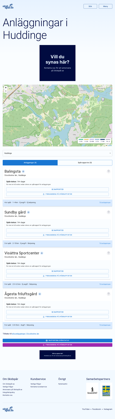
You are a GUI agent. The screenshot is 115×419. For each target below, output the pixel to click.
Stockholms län (10, 175)
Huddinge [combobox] (8, 153)
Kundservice (38, 379)
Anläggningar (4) (30, 163)
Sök (90, 6)
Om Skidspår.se (8, 384)
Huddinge (22, 175)
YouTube (86, 409)
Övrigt (62, 379)
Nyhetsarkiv (62, 384)
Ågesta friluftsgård (20, 294)
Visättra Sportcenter (21, 253)
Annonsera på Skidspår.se (12, 389)
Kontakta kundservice (39, 387)
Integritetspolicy (9, 392)
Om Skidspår (10, 379)
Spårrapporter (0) (85, 163)
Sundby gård (15, 212)
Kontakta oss (7, 395)
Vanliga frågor (8, 387)
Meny (105, 6)
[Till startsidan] (8, 6)
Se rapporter (58, 189)
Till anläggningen (105, 202)
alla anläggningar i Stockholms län (25, 334)
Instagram (108, 409)
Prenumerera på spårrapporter (59, 194)
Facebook (96, 409)
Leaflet (109, 145)
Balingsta (12, 171)
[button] (103, 99)
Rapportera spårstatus (59, 340)
